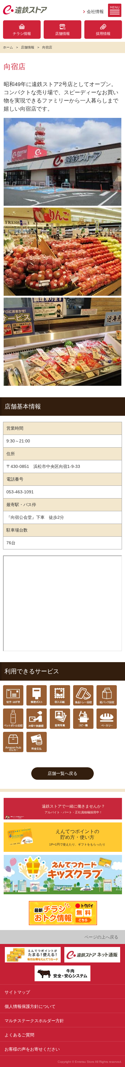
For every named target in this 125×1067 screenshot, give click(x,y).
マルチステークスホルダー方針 (34, 1020)
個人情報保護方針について (30, 1006)
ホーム (8, 47)
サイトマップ (17, 992)
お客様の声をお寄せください (32, 1049)
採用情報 (103, 34)
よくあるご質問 (19, 1034)
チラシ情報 (22, 34)
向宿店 (47, 47)
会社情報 (95, 11)
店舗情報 (62, 34)
